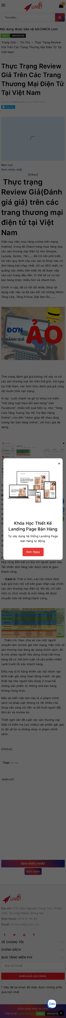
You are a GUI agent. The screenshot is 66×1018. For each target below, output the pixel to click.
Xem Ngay (33, 552)
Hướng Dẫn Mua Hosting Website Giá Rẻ (41, 1001)
